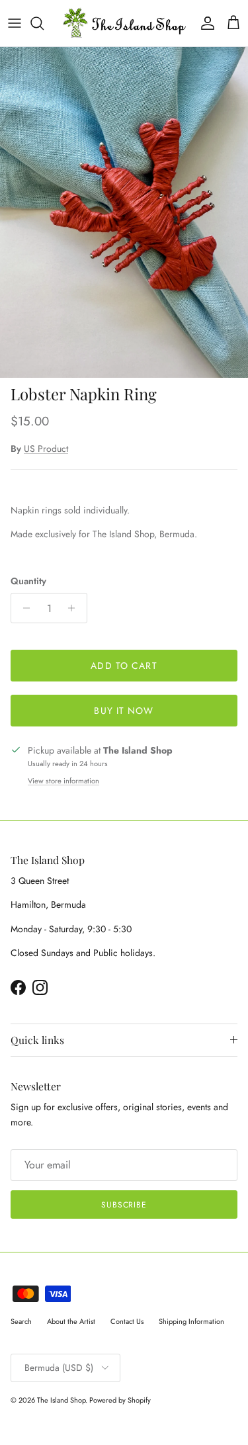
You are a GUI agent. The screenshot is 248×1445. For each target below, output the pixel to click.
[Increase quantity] (75, 608)
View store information (63, 780)
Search (21, 1321)
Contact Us (127, 1321)
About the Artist (71, 1321)
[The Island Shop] (124, 23)
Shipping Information (191, 1321)
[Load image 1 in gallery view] (124, 212)
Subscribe (124, 1205)
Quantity (28, 581)
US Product (46, 448)
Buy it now (123, 710)
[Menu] (14, 23)
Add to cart (124, 665)
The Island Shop (61, 1400)
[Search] (43, 23)
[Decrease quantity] (22, 608)
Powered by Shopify (120, 1400)
